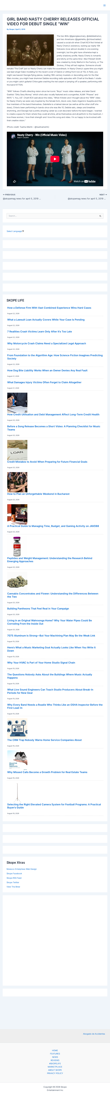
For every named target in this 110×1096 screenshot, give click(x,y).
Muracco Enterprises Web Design (22, 869)
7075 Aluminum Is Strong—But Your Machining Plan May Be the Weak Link (51, 635)
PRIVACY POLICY (55, 1073)
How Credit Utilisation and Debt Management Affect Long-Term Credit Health (53, 414)
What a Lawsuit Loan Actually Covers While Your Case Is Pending (46, 319)
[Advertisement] (55, 939)
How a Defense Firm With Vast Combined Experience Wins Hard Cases (49, 307)
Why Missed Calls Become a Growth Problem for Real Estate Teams (47, 772)
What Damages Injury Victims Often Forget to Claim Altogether (44, 382)
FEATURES (55, 1054)
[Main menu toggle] (104, 5)
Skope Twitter (13, 882)
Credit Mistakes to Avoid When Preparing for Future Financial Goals (47, 461)
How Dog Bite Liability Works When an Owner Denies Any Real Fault (47, 370)
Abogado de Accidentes (94, 1034)
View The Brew (13, 887)
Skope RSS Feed (14, 878)
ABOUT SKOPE (55, 1070)
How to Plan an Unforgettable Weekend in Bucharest (38, 493)
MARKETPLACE (55, 1067)
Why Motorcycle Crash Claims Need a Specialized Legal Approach (46, 343)
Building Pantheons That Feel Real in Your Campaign (38, 608)
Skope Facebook (14, 873)
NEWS (55, 1057)
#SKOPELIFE (55, 1063)
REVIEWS (55, 1060)
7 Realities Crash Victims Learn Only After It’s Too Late (39, 331)
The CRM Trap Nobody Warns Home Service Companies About (44, 739)
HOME (55, 1050)
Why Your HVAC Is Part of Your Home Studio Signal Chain (41, 662)
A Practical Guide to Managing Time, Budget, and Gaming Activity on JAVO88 (53, 525)
